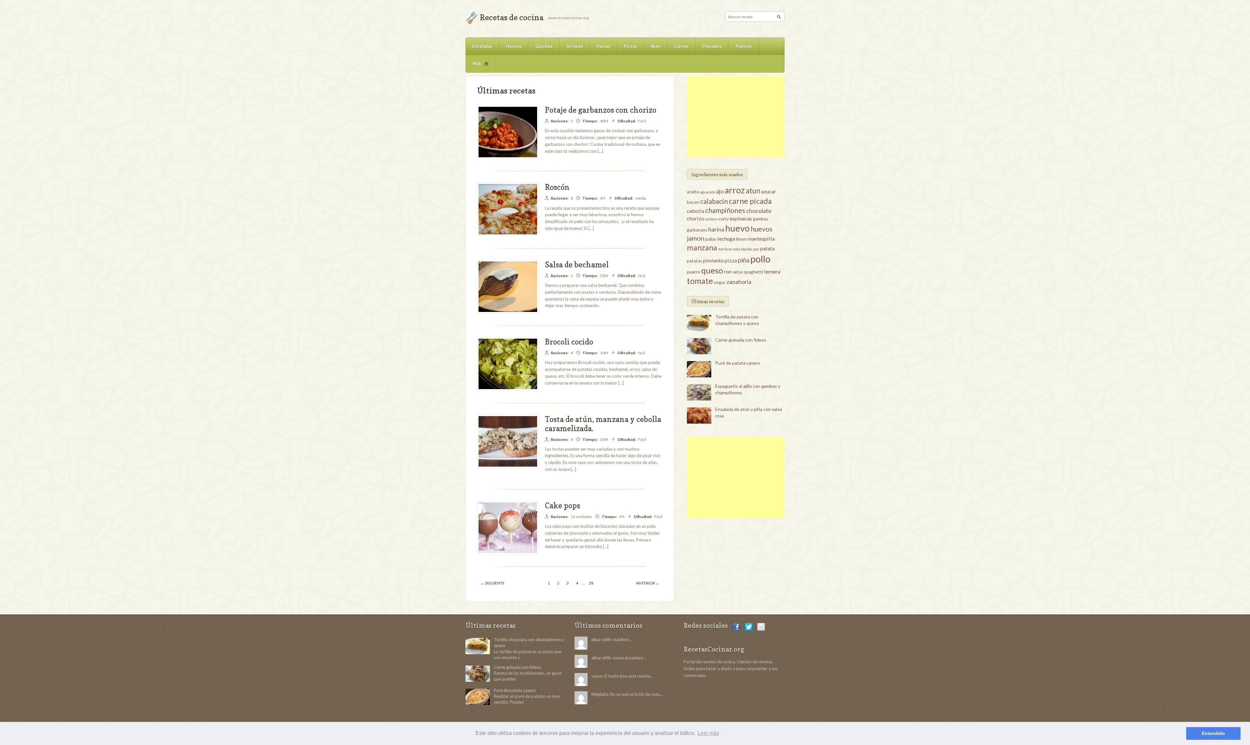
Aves (655, 46)
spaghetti (753, 271)
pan (756, 249)
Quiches (544, 46)
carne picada (750, 200)
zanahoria (739, 281)
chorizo (695, 218)
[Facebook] (736, 626)
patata (767, 248)
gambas (760, 218)
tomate (700, 281)
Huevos (514, 46)
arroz (735, 190)
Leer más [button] (708, 733)
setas (737, 271)
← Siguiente (492, 583)
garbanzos (697, 229)
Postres (744, 46)
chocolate (758, 210)
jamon (695, 238)
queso (712, 270)
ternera (772, 271)
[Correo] (761, 626)
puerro (693, 271)
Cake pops (562, 505)
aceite (693, 191)
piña (743, 260)
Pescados (712, 46)
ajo (720, 191)
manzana (702, 247)
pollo (760, 258)
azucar (768, 191)
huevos (761, 229)
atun (753, 190)
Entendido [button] (1213, 733)
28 (591, 583)
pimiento (713, 260)
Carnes (681, 46)
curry (723, 218)
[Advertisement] (736, 116)
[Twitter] (749, 626)
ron (727, 271)
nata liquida (742, 249)
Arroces (574, 46)
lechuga (726, 238)
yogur (720, 282)
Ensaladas (482, 46)
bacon (693, 202)
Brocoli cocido (569, 341)
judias (710, 239)
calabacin (714, 201)
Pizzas (630, 46)
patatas (694, 260)
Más (473, 66)
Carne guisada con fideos (740, 340)
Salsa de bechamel (577, 264)
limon (741, 239)
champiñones (725, 210)
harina (716, 229)
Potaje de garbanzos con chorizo (600, 109)
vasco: (597, 676)
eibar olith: (601, 639)
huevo (737, 228)
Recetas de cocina (511, 17)
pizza (731, 260)
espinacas (741, 218)
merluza (725, 249)
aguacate (707, 192)
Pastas (603, 46)
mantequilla (761, 238)
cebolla (695, 211)
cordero (711, 219)
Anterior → (648, 583)
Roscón (557, 187)
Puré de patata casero (737, 363)
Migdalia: (600, 694)
